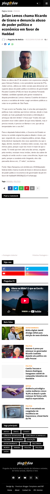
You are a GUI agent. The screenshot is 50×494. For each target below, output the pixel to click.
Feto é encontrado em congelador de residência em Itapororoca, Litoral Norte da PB (37, 413)
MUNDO (7, 448)
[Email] (32, 188)
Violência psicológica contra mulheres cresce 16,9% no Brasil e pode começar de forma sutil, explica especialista (36, 393)
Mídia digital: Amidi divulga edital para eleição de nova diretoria (37, 333)
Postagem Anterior (10, 255)
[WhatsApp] (12, 44)
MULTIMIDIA (36, 444)
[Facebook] (5, 44)
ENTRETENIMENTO (10, 444)
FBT (42, 486)
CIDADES (26, 432)
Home (9, 490)
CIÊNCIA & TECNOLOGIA (12, 436)
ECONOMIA (19, 440)
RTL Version (38, 490)
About (17, 490)
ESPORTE (24, 444)
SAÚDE (6, 452)
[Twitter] (9, 44)
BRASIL (16, 432)
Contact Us (26, 490)
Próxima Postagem (40, 255)
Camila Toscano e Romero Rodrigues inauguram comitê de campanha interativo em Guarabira (36, 373)
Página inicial (7, 11)
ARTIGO (6, 432)
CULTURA (7, 440)
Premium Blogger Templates (26, 486)
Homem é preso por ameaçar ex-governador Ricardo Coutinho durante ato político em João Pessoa (36, 353)
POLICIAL (27, 448)
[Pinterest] (26, 188)
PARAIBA (17, 11)
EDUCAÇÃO (31, 440)
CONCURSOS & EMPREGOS (36, 436)
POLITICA (17, 182)
